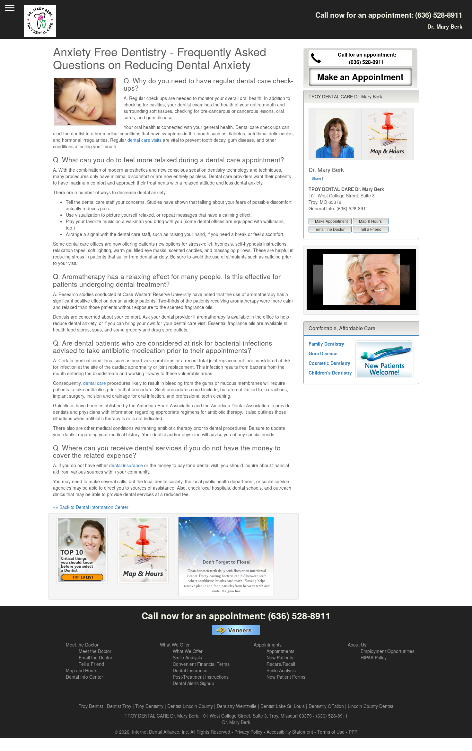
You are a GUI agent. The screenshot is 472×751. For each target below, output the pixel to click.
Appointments (268, 644)
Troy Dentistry (149, 706)
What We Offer (175, 644)
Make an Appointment (360, 77)
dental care (94, 383)
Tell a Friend (370, 229)
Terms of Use (331, 731)
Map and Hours (81, 670)
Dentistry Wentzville (237, 706)
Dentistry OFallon (326, 706)
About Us (357, 644)
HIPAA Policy (374, 657)
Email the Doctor (330, 229)
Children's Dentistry (330, 372)
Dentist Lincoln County (190, 706)
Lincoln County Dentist (370, 706)
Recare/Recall (281, 664)
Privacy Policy (248, 731)
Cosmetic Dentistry (329, 363)
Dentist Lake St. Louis (282, 706)
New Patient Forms (286, 677)
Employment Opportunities (388, 651)
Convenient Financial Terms (201, 664)
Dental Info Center (84, 677)
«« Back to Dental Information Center (90, 507)
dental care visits (144, 140)
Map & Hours (370, 221)
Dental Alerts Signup (193, 683)
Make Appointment (331, 221)
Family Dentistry (326, 343)
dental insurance (126, 465)
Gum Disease (323, 353)
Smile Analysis (187, 657)
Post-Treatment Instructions (201, 677)
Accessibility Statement (290, 731)
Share (316, 178)
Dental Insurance (190, 670)
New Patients (280, 657)
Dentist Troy (119, 706)
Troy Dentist (91, 706)
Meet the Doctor (82, 644)
